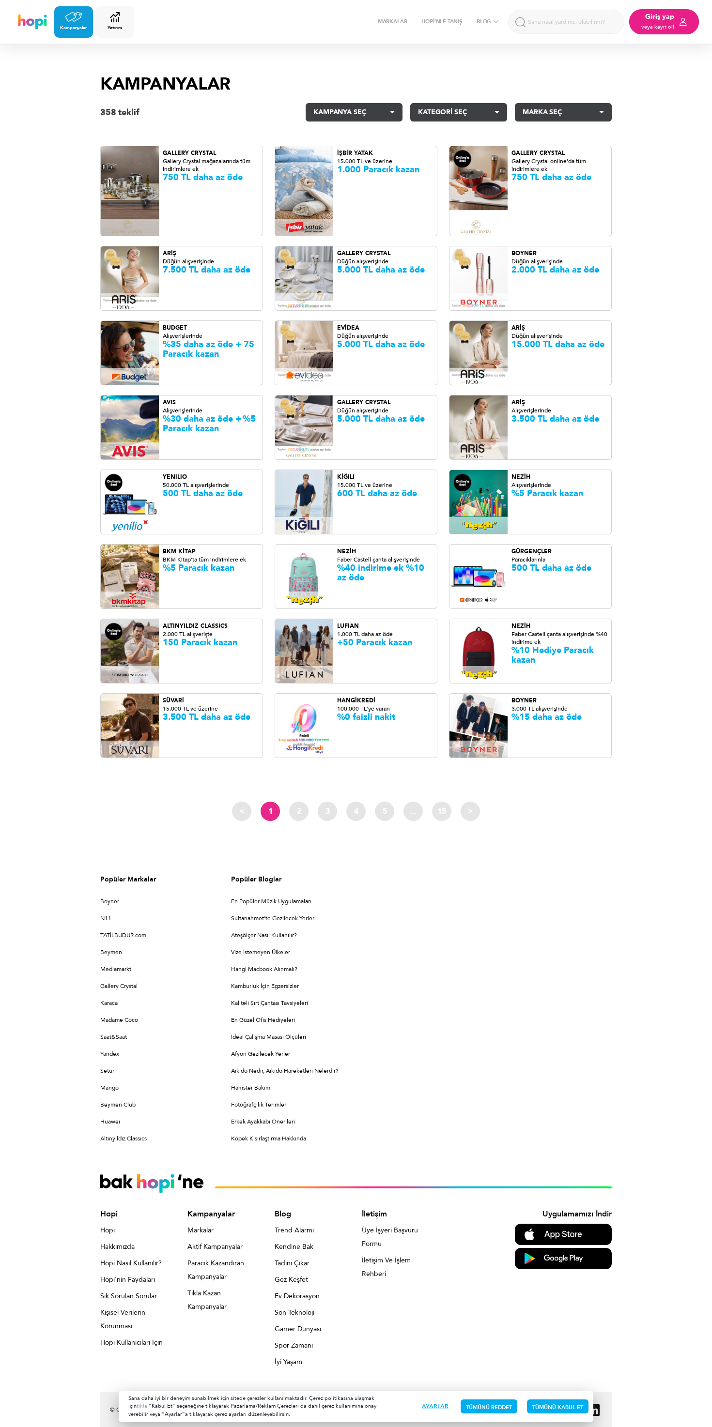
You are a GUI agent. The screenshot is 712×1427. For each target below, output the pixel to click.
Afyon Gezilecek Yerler (260, 1054)
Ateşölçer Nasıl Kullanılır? (264, 935)
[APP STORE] (563, 1234)
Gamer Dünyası (298, 1329)
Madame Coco (119, 1020)
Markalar (200, 1230)
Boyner (109, 901)
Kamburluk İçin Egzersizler (265, 986)
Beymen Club (118, 1104)
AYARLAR (435, 1406)
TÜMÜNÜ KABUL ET (557, 1407)
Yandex (109, 1054)
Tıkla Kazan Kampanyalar (207, 1300)
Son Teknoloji (294, 1312)
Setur (107, 1071)
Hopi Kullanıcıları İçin (131, 1342)
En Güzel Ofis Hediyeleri (263, 1020)
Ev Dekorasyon (297, 1296)
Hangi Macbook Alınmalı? (264, 969)
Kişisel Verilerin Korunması (122, 1319)
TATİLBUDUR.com (123, 935)
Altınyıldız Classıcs (123, 1138)
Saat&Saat (113, 1037)
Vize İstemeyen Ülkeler (260, 952)
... (413, 811)
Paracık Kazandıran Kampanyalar (215, 1270)
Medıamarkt (115, 969)
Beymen (111, 952)
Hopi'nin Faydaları (127, 1279)
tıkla (142, 1406)
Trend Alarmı (294, 1230)
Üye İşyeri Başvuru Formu (390, 1237)
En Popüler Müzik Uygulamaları (271, 901)
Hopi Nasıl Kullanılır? (131, 1263)
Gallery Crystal (119, 986)
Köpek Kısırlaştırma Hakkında (268, 1138)
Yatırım (115, 27)
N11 (105, 918)
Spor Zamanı (294, 1345)
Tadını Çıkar (292, 1263)
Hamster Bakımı (251, 1088)
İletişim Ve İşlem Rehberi (386, 1267)
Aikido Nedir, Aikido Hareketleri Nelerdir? (285, 1071)
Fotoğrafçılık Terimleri (259, 1104)
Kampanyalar (73, 27)
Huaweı (110, 1121)
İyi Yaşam (288, 1361)
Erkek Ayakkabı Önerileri (263, 1121)
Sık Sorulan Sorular (128, 1296)
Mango (109, 1088)
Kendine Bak (294, 1246)
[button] (354, 112)
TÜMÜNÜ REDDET (489, 1407)
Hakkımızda (117, 1246)
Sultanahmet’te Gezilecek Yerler (272, 918)
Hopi (107, 1230)
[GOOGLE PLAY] (563, 1258)
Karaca (109, 1003)
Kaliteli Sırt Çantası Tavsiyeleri (269, 1003)
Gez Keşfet (291, 1279)
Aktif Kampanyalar (215, 1246)
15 (441, 811)
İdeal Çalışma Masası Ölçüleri (268, 1037)
